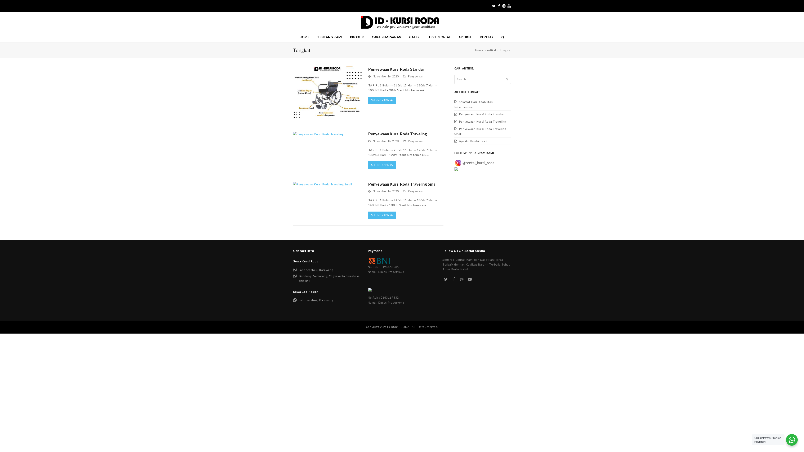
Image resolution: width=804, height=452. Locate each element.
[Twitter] (494, 6)
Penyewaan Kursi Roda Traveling (397, 133)
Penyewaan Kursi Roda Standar (396, 69)
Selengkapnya (382, 100)
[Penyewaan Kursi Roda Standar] (327, 92)
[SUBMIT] (507, 79)
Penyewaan (415, 76)
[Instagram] (504, 6)
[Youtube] (509, 6)
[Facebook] (499, 6)
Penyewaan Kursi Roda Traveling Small (403, 184)
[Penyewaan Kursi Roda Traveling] (318, 133)
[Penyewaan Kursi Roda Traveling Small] (322, 184)
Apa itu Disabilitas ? (473, 141)
